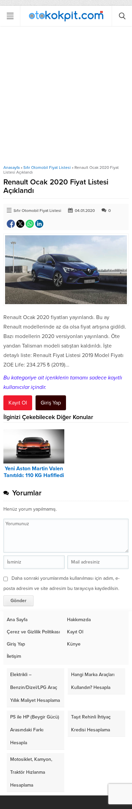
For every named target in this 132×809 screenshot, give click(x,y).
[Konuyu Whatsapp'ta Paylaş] (30, 224)
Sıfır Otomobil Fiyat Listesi (47, 167)
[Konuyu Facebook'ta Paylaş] (11, 224)
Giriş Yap (51, 402)
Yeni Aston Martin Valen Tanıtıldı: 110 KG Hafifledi (34, 472)
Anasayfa (11, 167)
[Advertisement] (66, 95)
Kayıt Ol (17, 402)
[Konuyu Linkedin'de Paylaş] (39, 224)
